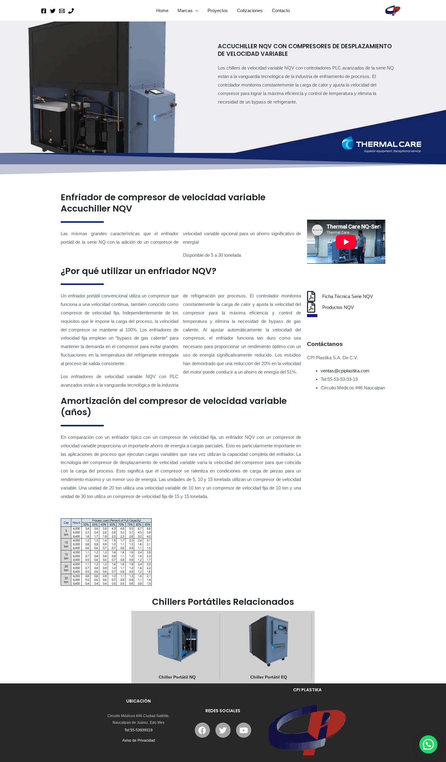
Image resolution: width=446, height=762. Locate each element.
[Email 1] (62, 11)
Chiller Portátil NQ (177, 677)
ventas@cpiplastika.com (347, 370)
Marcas (185, 10)
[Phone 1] (71, 11)
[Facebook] (43, 11)
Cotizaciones (250, 10)
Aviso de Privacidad (138, 740)
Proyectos (218, 10)
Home (162, 10)
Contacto (281, 10)
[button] (428, 744)
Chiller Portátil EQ (268, 677)
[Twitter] (53, 11)
